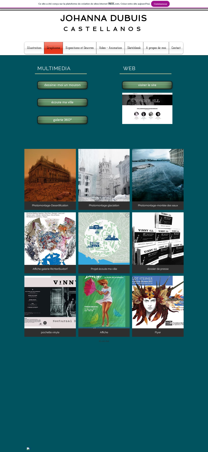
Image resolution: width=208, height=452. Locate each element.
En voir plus (104, 341)
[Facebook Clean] (29, 449)
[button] (50, 179)
